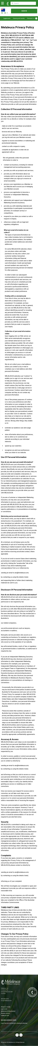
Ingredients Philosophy (8, 1011)
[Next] (36, 18)
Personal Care (31, 18)
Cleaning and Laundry (19, 18)
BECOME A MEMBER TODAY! (8, 1020)
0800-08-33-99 (5, 999)
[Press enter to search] (12, 3)
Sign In (24, 11)
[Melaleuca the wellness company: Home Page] (8, 3)
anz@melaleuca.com (21, 573)
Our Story (4, 1009)
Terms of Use (5, 1015)
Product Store (5, 1007)
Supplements (6, 18)
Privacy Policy (5, 1013)
